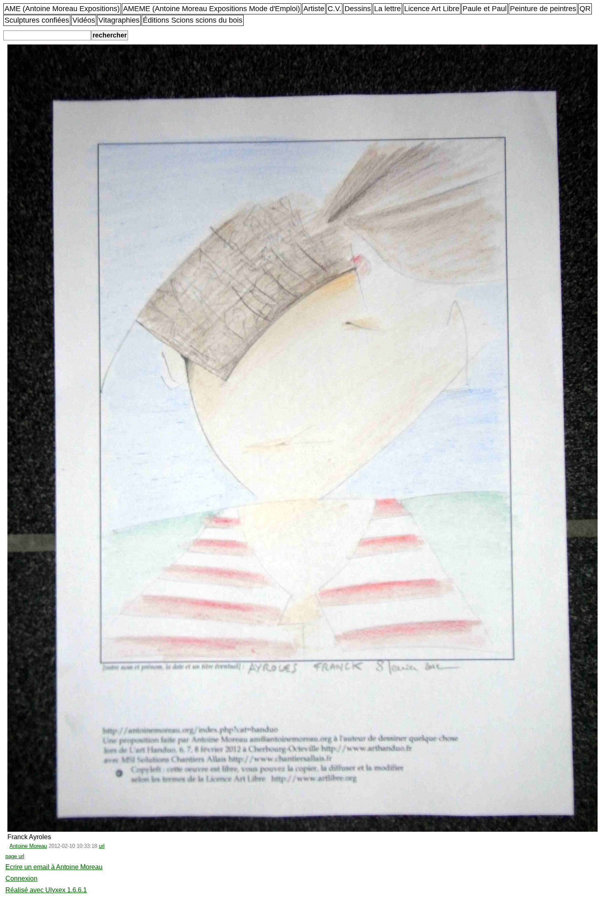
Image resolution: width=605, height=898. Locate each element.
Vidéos (83, 20)
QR (585, 9)
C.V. (334, 9)
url (102, 846)
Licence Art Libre (431, 9)
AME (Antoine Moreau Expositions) (62, 9)
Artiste (313, 9)
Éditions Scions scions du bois (192, 20)
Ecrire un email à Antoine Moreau (53, 866)
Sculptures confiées (37, 20)
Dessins (357, 9)
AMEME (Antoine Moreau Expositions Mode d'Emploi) (211, 9)
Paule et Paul (485, 9)
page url (14, 856)
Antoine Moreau (28, 846)
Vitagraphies (119, 20)
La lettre (387, 9)
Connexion (21, 878)
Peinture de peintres (543, 9)
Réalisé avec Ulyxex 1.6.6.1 (46, 889)
